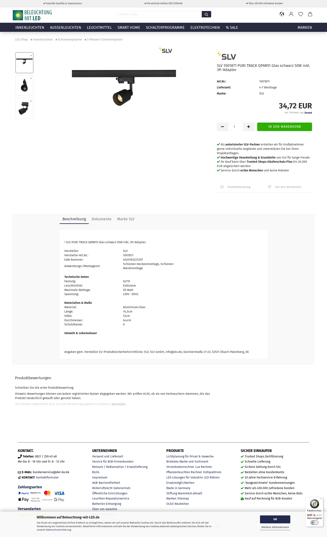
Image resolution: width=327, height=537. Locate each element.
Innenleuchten (29, 27)
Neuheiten (181, 504)
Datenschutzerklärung (58, 529)
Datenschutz (122, 488)
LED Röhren (212, 477)
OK (275, 519)
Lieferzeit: (224, 87)
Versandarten (29, 509)
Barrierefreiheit (109, 483)
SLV (261, 93)
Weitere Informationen (275, 527)
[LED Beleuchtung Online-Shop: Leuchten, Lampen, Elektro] (32, 15)
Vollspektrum (212, 472)
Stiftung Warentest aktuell (184, 493)
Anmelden (118, 404)
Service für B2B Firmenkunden (112, 461)
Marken (171, 498)
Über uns (98, 509)
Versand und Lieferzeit (107, 456)
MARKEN (305, 27)
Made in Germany (178, 488)
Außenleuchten (65, 27)
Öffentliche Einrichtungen (109, 493)
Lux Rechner (203, 467)
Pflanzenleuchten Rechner (184, 472)
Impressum (99, 477)
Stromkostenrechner (180, 467)
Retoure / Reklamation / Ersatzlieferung (119, 467)
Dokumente (101, 219)
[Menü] (321, 499)
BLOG (95, 472)
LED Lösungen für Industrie (184, 477)
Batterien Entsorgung (106, 504)
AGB (95, 483)
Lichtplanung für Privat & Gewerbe (190, 456)
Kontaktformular (47, 477)
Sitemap (183, 498)
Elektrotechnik (205, 27)
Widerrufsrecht (102, 488)
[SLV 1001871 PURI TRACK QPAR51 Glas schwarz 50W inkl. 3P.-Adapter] (124, 96)
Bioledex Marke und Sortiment (187, 461)
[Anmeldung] (291, 14)
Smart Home (129, 27)
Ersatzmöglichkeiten (180, 483)
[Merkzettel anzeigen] (300, 14)
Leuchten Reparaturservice (110, 498)
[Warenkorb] (310, 14)
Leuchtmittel (99, 27)
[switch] (314, 522)
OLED (170, 504)
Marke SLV (125, 219)
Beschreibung (74, 219)
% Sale (232, 27)
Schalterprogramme (165, 27)
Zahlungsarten (30, 487)
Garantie (111, 509)
